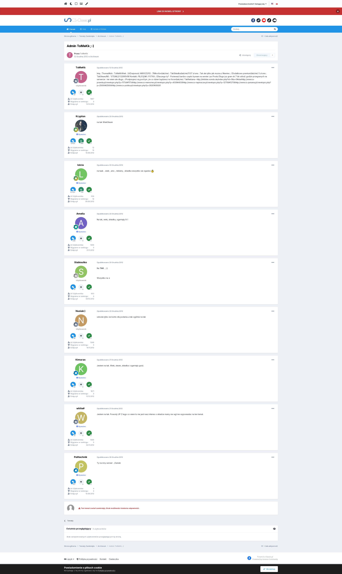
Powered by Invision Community (265, 559)
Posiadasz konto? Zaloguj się (251, 4)
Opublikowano (110, 68)
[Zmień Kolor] (86, 4)
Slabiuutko (80, 262)
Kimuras (80, 359)
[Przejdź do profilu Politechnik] (81, 466)
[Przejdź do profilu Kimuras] (81, 369)
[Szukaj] (275, 29)
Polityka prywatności (88, 559)
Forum (72, 29)
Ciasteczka (114, 559)
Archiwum (94, 56)
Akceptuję (270, 569)
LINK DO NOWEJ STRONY (169, 11)
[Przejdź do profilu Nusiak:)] (81, 320)
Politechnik (80, 457)
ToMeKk (81, 67)
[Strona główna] (65, 3)
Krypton (80, 116)
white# (80, 408)
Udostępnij (246, 55)
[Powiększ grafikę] (152, 171)
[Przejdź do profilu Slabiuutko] (81, 272)
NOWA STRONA (99, 29)
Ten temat (264, 29)
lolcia (80, 165)
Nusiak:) (80, 311)
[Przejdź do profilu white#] (81, 418)
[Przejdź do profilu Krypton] (81, 126)
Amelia (80, 213)
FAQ (84, 29)
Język (70, 559)
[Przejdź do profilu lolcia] (81, 174)
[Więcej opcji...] (273, 67)
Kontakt (103, 559)
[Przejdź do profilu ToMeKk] (70, 55)
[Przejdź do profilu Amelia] (81, 223)
